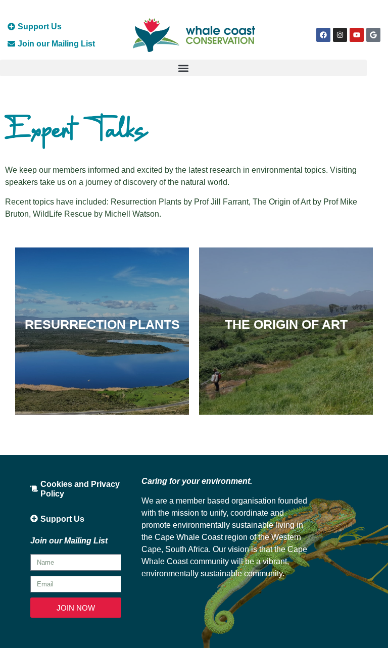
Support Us (40, 26)
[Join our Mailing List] (11, 43)
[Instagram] (340, 35)
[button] (183, 68)
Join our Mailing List (56, 43)
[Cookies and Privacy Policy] (34, 488)
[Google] (373, 35)
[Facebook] (323, 35)
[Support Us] (11, 26)
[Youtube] (357, 35)
